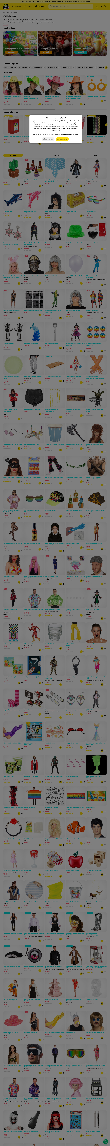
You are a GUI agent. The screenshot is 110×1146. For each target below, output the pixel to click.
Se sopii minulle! (62, 139)
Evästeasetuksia (48, 139)
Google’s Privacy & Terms (71, 134)
